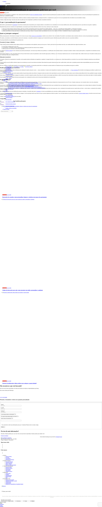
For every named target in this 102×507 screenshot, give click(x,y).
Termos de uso (8, 481)
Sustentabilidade (9, 475)
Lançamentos (8, 458)
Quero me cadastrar (4, 435)
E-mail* (2, 407)
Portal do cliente (9, 467)
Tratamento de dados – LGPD (11, 480)
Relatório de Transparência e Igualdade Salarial (14, 484)
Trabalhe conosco (9, 471)
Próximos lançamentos (10, 459)
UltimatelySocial (59, 436)
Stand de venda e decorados (11, 464)
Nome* (2, 404)
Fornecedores (8, 469)
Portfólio (7, 474)
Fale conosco (8, 470)
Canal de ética (8, 483)
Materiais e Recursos (9, 89)
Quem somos (8, 473)
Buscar (33, 501)
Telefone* (3, 411)
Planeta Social (8, 476)
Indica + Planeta (9, 463)
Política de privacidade (10, 479)
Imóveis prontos (9, 456)
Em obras (7, 457)
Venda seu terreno (9, 462)
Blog (6, 81)
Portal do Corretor (9, 468)
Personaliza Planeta (9, 461)
